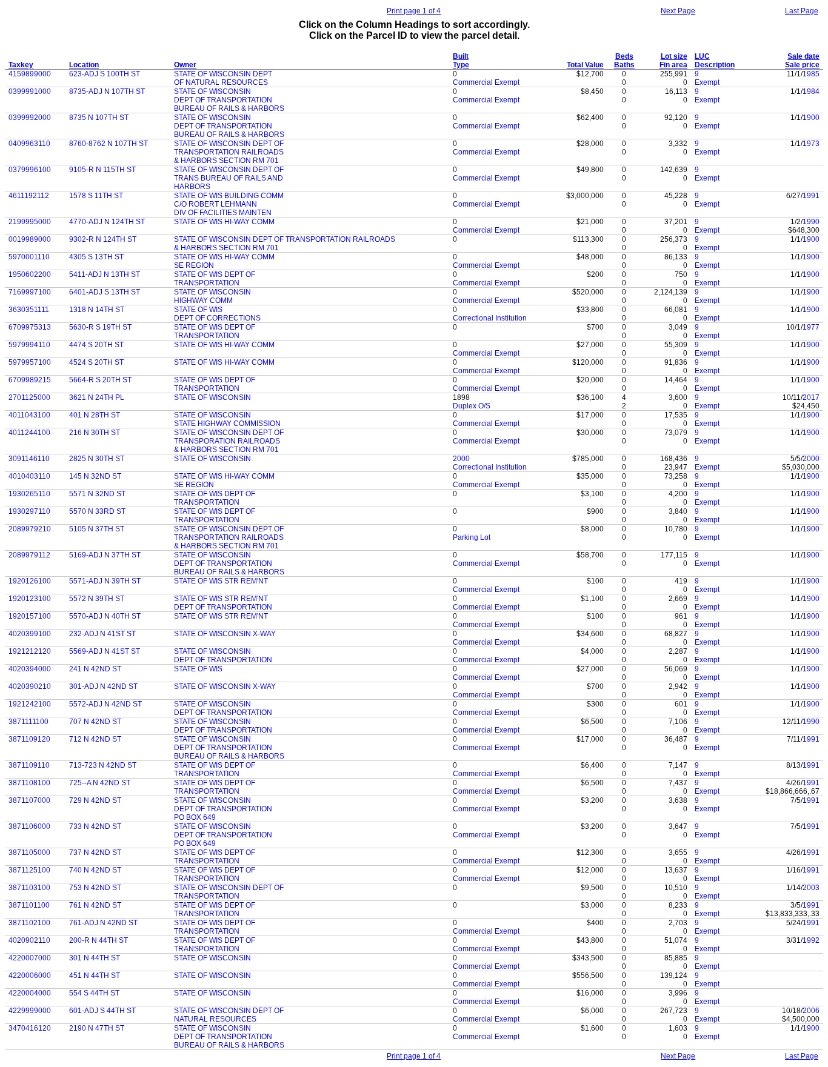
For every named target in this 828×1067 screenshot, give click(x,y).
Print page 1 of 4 (414, 11)
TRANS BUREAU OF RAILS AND (228, 178)
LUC (702, 56)
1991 (811, 195)
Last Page (801, 11)
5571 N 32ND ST (97, 494)
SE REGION (194, 265)
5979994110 (29, 345)
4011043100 (29, 415)
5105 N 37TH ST (96, 529)
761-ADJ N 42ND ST (103, 923)
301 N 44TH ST (94, 958)
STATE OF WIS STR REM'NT (221, 581)
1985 (811, 74)
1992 (811, 940)
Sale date (803, 56)
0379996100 (29, 169)
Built (461, 56)
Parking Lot (471, 537)
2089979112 (29, 555)
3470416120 (29, 1028)
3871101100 (29, 905)
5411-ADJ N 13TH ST (104, 274)
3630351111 (28, 309)
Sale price (802, 65)
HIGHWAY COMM (203, 300)
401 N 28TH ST (94, 415)
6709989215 (29, 380)
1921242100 (29, 704)
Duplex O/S (471, 406)
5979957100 (29, 362)
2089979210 (29, 529)
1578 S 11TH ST (96, 195)
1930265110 (29, 494)
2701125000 (29, 397)
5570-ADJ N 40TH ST (105, 616)
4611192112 (28, 195)
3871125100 (29, 870)
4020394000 (29, 669)
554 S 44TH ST (94, 993)
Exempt (707, 82)
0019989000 (29, 239)
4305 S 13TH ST (96, 257)
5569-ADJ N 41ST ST (104, 651)
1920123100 (29, 598)
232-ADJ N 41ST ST (102, 634)
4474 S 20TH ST (96, 345)
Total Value (585, 65)
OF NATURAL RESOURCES (221, 82)
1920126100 (29, 581)
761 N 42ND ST (95, 905)
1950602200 (29, 274)
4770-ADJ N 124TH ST (107, 222)
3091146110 (29, 458)
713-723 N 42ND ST (102, 765)
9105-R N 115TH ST (102, 169)
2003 (811, 887)
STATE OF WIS (198, 309)
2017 (811, 397)
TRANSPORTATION (206, 283)
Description (715, 65)
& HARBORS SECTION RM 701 (226, 160)
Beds (624, 56)
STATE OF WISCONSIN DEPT (223, 74)
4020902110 (29, 940)
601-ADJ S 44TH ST (102, 1010)
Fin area (673, 65)
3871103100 (29, 887)
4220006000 (29, 975)
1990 (811, 222)
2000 (461, 458)
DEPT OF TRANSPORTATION (223, 100)
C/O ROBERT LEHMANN (215, 204)
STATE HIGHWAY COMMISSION (227, 423)
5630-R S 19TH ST (100, 327)
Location (84, 65)
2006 (811, 1010)
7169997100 (29, 292)
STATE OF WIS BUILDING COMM (229, 195)
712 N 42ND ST (95, 739)
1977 (811, 327)
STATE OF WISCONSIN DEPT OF (229, 143)
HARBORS (192, 186)
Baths (624, 65)
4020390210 (29, 686)
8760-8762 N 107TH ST (108, 143)
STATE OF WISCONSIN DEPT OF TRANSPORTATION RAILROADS (284, 239)
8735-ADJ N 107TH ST (107, 91)
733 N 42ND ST (95, 826)
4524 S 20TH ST (96, 362)
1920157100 (29, 616)
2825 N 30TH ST (96, 458)
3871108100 (29, 783)
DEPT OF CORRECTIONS (217, 318)
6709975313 (29, 327)
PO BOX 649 (195, 817)
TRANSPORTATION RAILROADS (229, 152)
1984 (811, 91)
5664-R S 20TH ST (100, 380)
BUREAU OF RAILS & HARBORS (229, 108)
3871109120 (29, 739)
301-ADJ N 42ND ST (103, 686)
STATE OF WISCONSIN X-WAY (225, 634)
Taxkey (20, 65)
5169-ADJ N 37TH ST (105, 555)
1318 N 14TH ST (96, 309)
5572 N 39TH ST (96, 598)
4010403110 (29, 476)
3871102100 (29, 923)
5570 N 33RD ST (97, 511)
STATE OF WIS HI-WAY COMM (224, 222)
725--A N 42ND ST (99, 783)
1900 (811, 117)
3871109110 (29, 765)
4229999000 (29, 1010)
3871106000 (29, 826)
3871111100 (28, 721)
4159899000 (29, 74)
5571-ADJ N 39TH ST (105, 581)
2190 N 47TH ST (96, 1028)
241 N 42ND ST (95, 669)
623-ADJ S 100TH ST (104, 74)
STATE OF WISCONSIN (212, 91)
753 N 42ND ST (95, 887)
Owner (185, 65)
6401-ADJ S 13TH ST (104, 292)
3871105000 (29, 852)
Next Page (678, 11)
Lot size (674, 56)
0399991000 (29, 91)
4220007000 (29, 958)
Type (461, 65)
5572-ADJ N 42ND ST (105, 704)
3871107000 (29, 800)
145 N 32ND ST (95, 476)
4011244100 (29, 432)
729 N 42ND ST (95, 800)
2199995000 (29, 222)
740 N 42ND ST (95, 870)
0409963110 (29, 143)
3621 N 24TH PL (96, 397)
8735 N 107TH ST (99, 117)
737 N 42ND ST (95, 852)
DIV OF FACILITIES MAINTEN (223, 212)
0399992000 (29, 117)
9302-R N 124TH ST (102, 239)
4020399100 (29, 634)
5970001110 (29, 257)
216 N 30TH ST (94, 432)
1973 (811, 143)
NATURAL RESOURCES (215, 1019)
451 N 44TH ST (94, 975)
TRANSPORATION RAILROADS (227, 441)
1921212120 (29, 651)
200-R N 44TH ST (98, 940)
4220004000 (29, 993)
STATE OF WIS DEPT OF (214, 274)
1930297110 (29, 511)
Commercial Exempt (486, 82)
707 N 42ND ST (95, 721)
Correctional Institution (490, 318)
